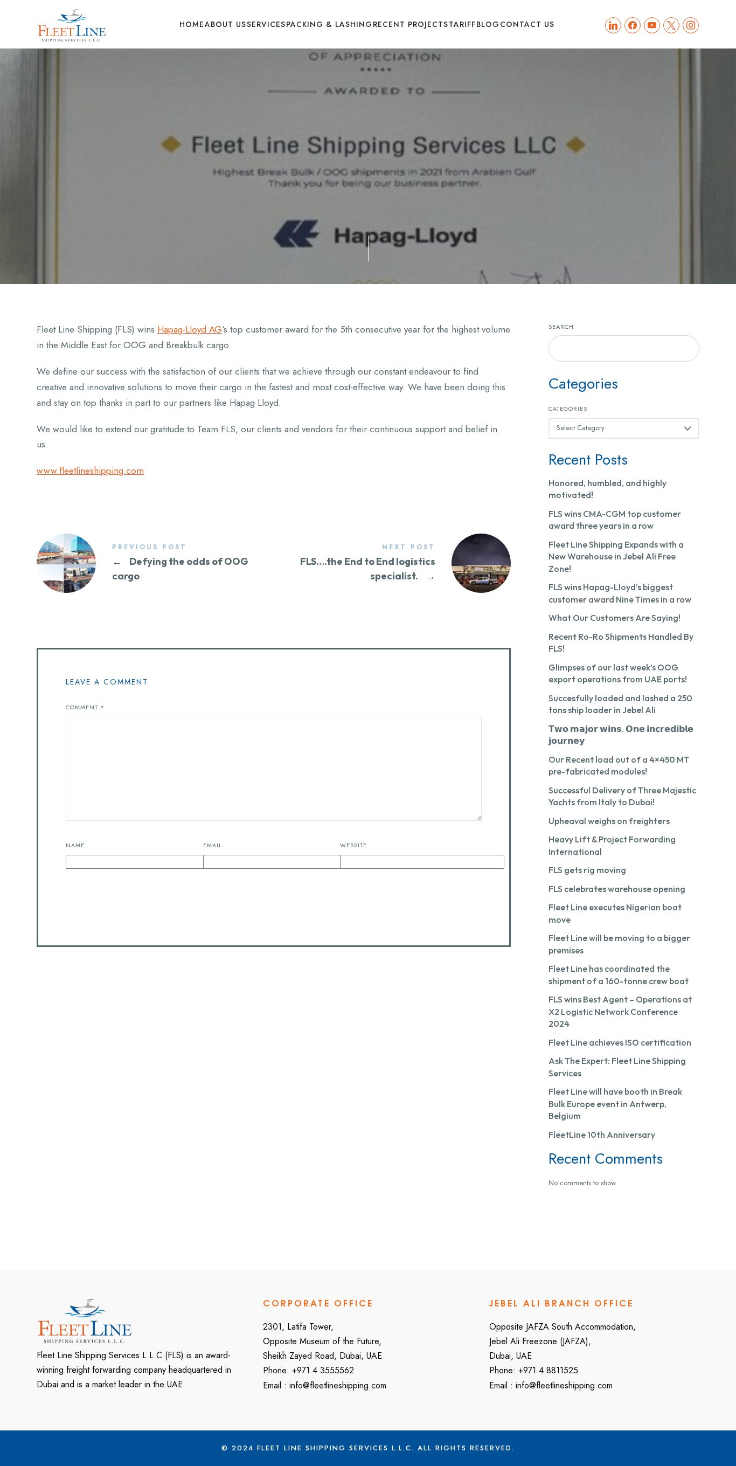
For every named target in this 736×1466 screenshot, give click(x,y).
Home (191, 24)
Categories (567, 409)
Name (75, 845)
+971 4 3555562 (323, 1370)
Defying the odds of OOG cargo (155, 563)
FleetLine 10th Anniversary (601, 1134)
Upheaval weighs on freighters (609, 820)
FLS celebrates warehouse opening (616, 888)
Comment (85, 707)
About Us (225, 24)
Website (353, 845)
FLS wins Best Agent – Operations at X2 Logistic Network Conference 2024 (620, 1011)
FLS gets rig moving (587, 870)
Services (266, 24)
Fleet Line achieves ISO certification (619, 1042)
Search (561, 326)
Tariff (462, 24)
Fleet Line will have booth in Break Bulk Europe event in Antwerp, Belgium (615, 1103)
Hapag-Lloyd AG (189, 329)
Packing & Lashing (329, 24)
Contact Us (527, 24)
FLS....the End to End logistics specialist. (392, 563)
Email (212, 845)
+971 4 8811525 (548, 1370)
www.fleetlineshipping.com (90, 470)
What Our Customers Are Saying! (614, 617)
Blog (487, 24)
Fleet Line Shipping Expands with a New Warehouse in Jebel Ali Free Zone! (616, 556)
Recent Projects (410, 24)
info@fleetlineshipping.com (337, 1385)
